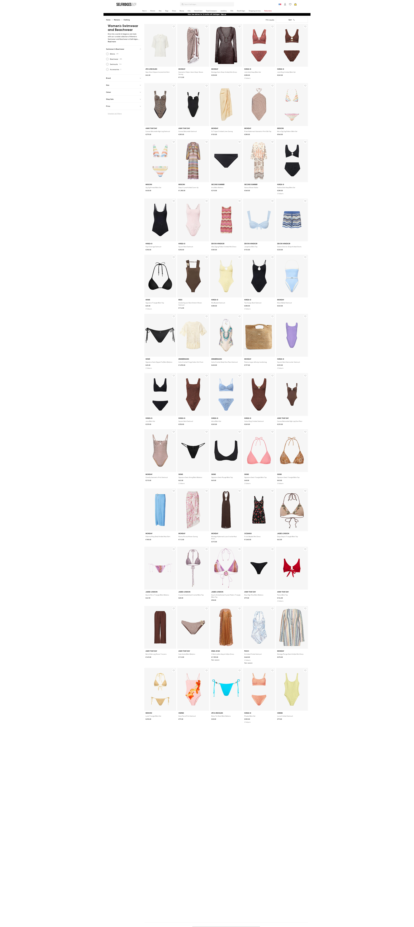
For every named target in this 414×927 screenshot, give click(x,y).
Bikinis (114, 54)
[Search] (182, 4)
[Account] (285, 4)
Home (108, 20)
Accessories (115, 69)
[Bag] (295, 4)
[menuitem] (144, 11)
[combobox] (208, 4)
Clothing (127, 20)
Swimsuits (115, 64)
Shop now (221, 14)
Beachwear (116, 59)
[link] (160, 72)
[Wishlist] (290, 4)
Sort (290, 20)
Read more (112, 42)
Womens (117, 20)
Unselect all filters (115, 114)
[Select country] (280, 4)
